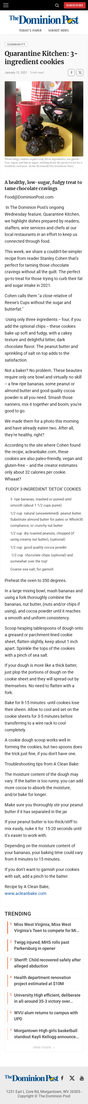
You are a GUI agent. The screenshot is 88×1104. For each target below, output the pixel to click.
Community (16, 44)
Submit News (58, 30)
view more (42, 1047)
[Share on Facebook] (71, 72)
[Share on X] (80, 72)
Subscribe (74, 5)
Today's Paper (30, 30)
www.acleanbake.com (25, 893)
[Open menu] (6, 5)
